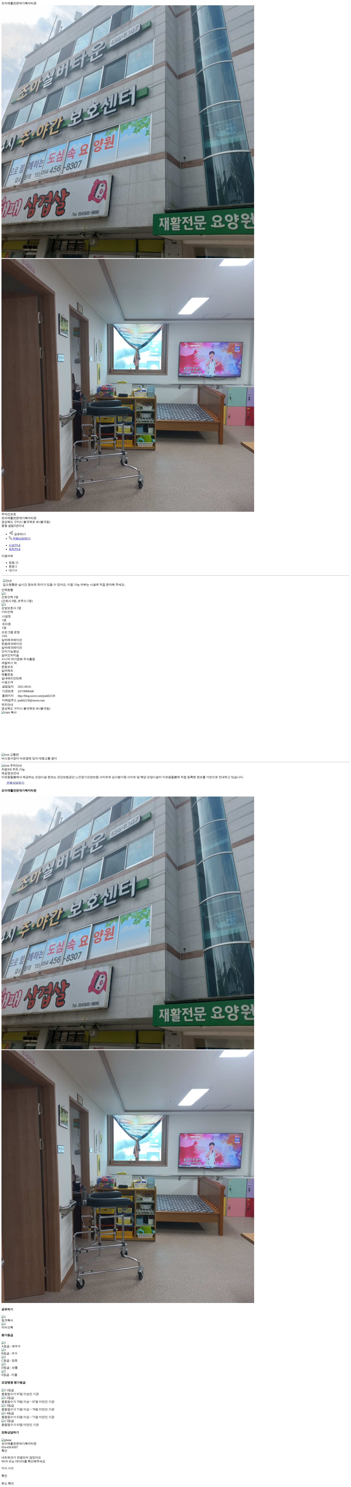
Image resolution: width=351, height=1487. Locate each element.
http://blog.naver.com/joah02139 (36, 695)
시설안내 (14, 545)
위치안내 (14, 549)
